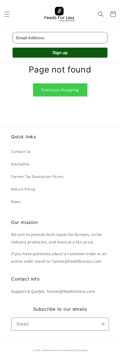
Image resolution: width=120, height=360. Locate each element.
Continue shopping (60, 89)
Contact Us (21, 151)
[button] (7, 14)
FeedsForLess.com (52, 350)
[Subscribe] (102, 324)
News (16, 201)
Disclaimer (20, 163)
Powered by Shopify (75, 350)
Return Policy (23, 189)
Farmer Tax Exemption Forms (37, 176)
